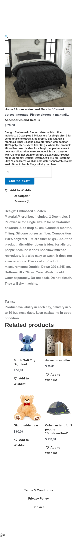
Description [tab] (22, 195)
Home (9, 109)
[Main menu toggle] (9, 7)
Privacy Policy (38, 498)
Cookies (38, 507)
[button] (6, 36)
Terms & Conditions (38, 490)
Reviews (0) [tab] (22, 201)
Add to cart (19, 181)
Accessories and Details (33, 109)
